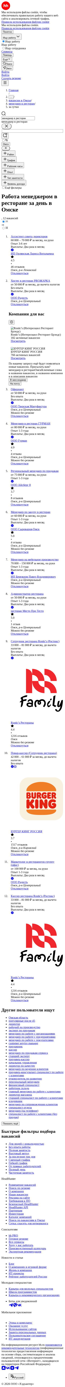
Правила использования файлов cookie (25, 28)
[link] (7, 63)
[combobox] (18, 118)
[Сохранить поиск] (5, 136)
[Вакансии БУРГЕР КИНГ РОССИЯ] (36, 799)
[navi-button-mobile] (5, 83)
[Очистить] (6, 126)
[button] (5, 71)
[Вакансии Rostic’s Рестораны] (36, 690)
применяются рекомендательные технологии (31, 1346)
